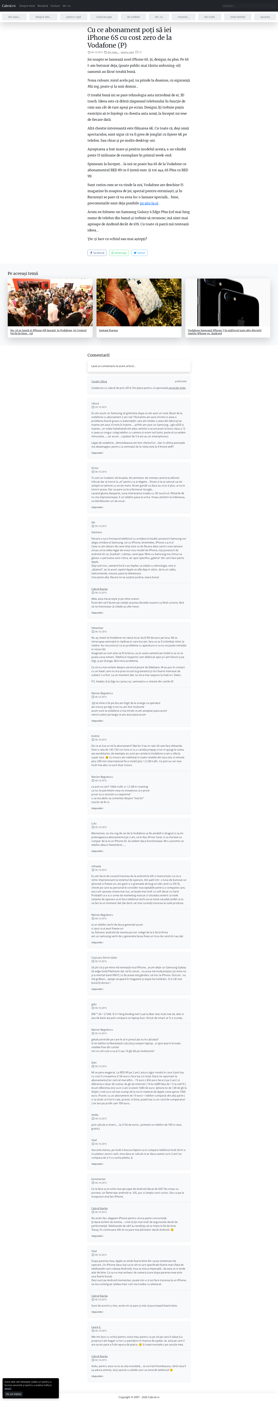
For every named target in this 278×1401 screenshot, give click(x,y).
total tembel (237, 17)
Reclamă (43, 6)
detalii (8, 1388)
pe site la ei (149, 203)
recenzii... (183, 17)
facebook (98, 253)
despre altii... (43, 17)
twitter (141, 253)
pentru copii (73, 17)
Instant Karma (108, 330)
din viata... (14, 17)
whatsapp (120, 253)
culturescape (104, 17)
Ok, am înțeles (13, 1394)
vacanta (265, 17)
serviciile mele (176, 388)
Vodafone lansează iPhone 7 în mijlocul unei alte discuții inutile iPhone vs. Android (224, 332)
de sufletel (133, 17)
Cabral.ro (9, 6)
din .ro (66, 6)
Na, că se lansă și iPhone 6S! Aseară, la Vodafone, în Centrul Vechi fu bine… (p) (48, 332)
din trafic (209, 17)
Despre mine (27, 6)
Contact (55, 6)
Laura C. (96, 1327)
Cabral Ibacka (99, 589)
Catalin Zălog (99, 381)
